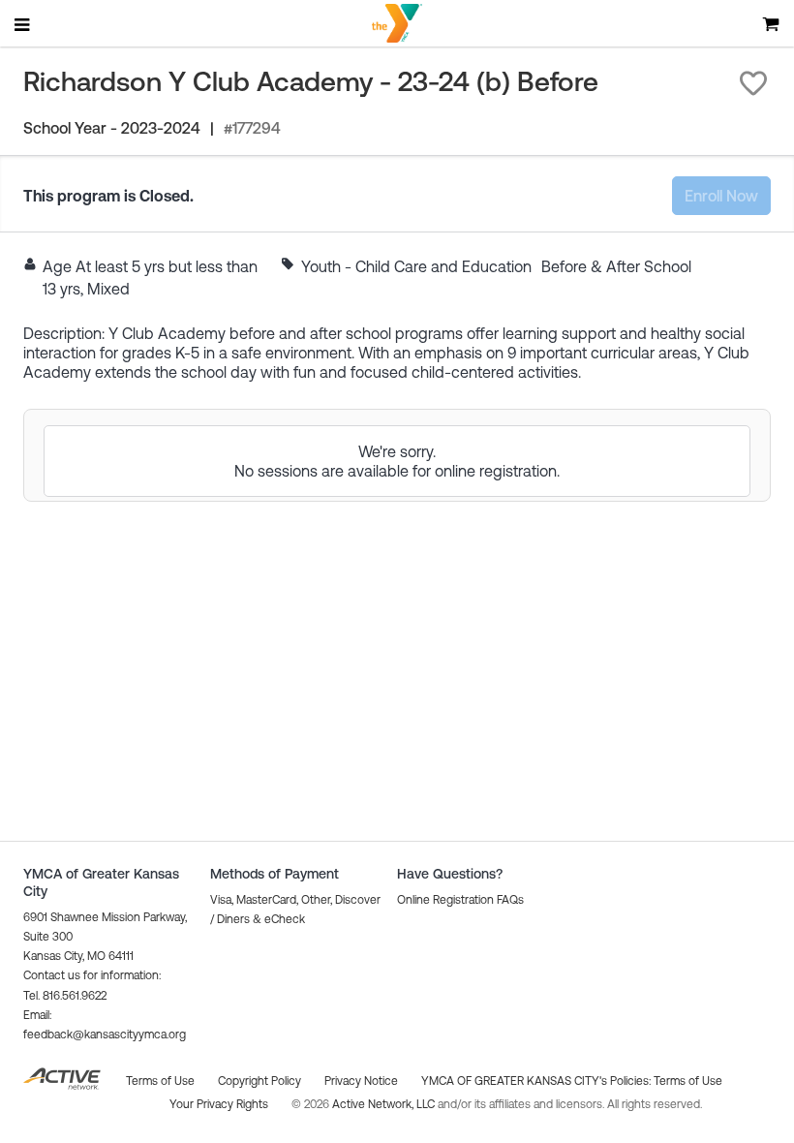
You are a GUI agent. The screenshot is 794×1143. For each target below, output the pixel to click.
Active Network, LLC (385, 1104)
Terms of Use (688, 1081)
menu (23, 24)
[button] (753, 83)
